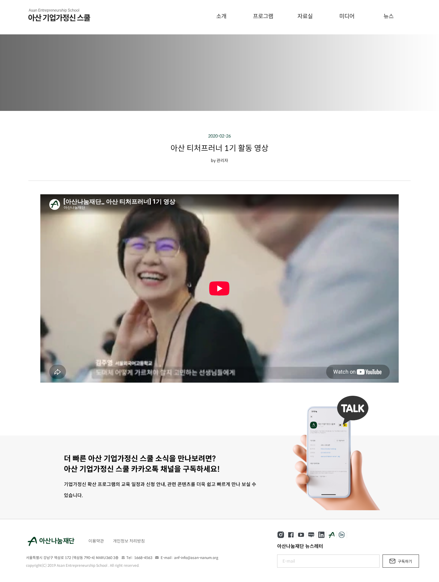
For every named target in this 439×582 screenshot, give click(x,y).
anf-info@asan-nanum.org (196, 557)
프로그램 (263, 16)
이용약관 (96, 541)
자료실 (305, 16)
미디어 (346, 16)
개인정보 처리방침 (129, 541)
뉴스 (388, 16)
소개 (221, 16)
